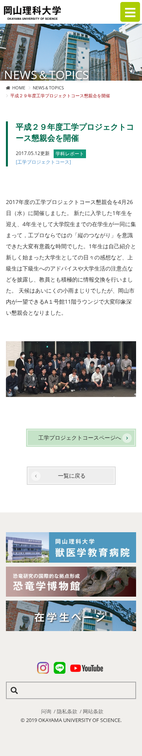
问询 (46, 711)
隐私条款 (67, 711)
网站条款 (93, 711)
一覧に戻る (72, 475)
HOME (18, 88)
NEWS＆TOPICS (48, 88)
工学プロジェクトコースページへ (79, 437)
